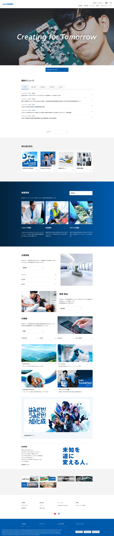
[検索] (111, 3)
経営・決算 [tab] (33, 87)
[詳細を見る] (36, 170)
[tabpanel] (57, 105)
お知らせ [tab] (61, 87)
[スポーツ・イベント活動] (75, 378)
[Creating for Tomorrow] (38, 378)
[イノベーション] (75, 353)
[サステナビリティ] (38, 353)
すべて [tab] (25, 87)
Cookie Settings (79, 531)
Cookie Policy (37, 534)
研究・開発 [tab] (52, 87)
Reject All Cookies (87, 531)
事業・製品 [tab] (43, 87)
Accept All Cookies (96, 531)
